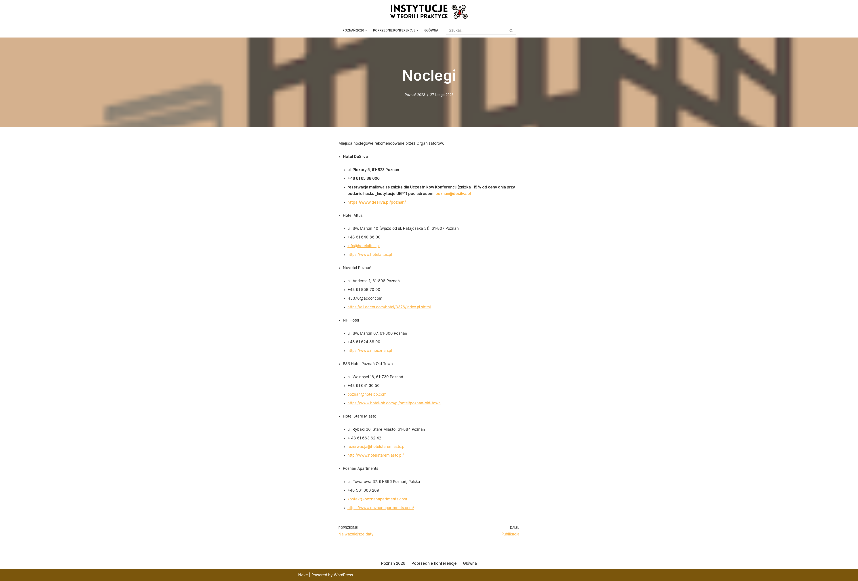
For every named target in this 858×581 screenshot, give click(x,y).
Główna (431, 30)
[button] (366, 30)
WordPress (343, 575)
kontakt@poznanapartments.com (377, 499)
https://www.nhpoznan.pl (369, 350)
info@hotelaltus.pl (363, 246)
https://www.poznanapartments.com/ (380, 508)
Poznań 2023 (415, 95)
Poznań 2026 (393, 563)
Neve (303, 575)
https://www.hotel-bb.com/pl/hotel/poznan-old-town (394, 403)
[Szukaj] (511, 30)
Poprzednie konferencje (434, 563)
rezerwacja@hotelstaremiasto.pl (376, 446)
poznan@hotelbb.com (367, 394)
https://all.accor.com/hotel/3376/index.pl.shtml (389, 307)
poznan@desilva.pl (453, 193)
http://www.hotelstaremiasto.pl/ (375, 455)
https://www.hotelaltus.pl (369, 254)
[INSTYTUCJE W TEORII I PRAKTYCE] (429, 11)
